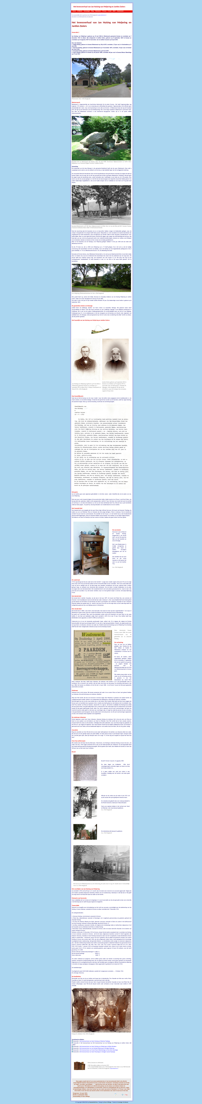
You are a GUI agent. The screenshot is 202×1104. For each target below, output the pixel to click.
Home (74, 11)
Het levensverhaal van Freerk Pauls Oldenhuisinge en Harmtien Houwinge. (99, 1050)
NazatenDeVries (93, 1102)
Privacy (104, 11)
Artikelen (79, 11)
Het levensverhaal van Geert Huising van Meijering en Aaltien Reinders (98, 1046)
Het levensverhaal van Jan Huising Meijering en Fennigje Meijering (97, 1048)
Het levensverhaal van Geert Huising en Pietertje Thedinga (95, 1041)
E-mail (109, 11)
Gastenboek (120, 11)
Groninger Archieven (122, 1102)
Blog (92, 11)
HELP (114, 11)
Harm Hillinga (107, 1102)
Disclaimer (98, 11)
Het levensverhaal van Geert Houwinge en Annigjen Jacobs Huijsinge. (97, 1052)
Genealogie (87, 11)
